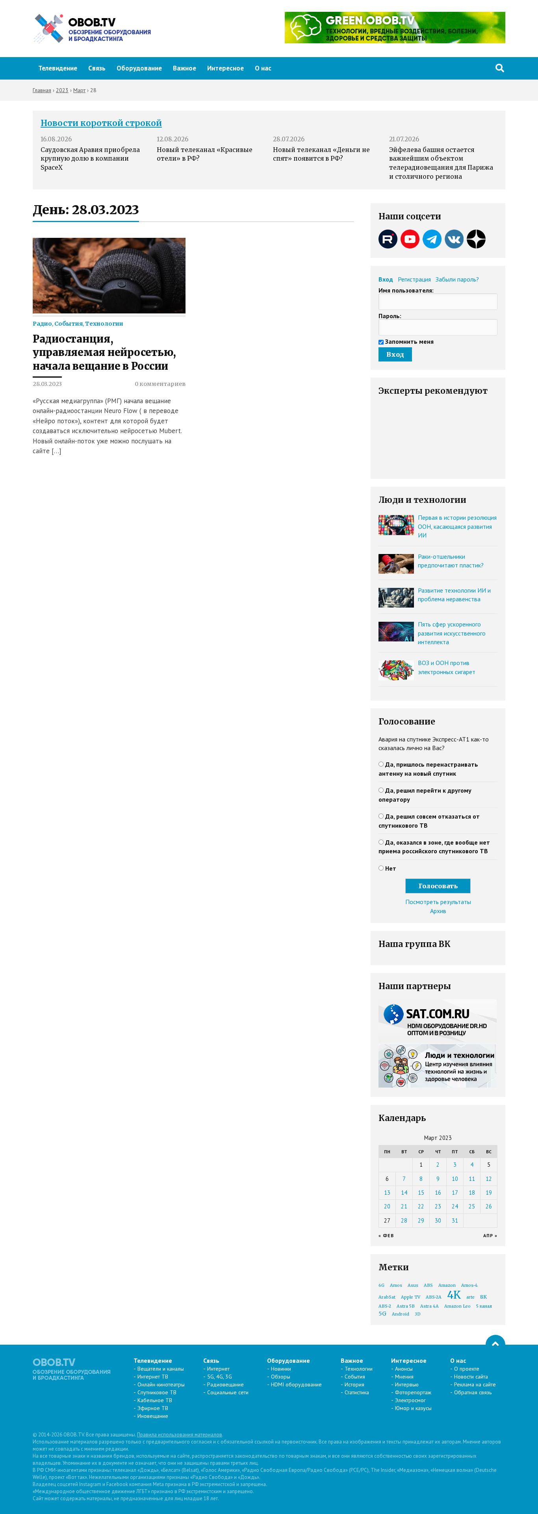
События (68, 323)
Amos (396, 1285)
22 (421, 1206)
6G (381, 1285)
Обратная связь (473, 1392)
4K (454, 1294)
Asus (413, 1285)
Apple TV (410, 1297)
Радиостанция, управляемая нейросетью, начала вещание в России (104, 352)
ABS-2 (384, 1306)
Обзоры (280, 1376)
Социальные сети (228, 1392)
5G (382, 1313)
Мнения (404, 1376)
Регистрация (414, 279)
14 (404, 1192)
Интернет (218, 1368)
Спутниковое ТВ (156, 1392)
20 (387, 1206)
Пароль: (389, 316)
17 (455, 1192)
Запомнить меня (409, 341)
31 (455, 1220)
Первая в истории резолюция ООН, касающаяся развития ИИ (457, 526)
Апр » (490, 1235)
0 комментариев (160, 383)
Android (400, 1314)
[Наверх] (495, 1345)
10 (455, 1178)
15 (421, 1192)
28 (404, 1220)
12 (489, 1178)
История (354, 1384)
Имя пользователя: (406, 290)
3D (418, 1314)
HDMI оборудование (296, 1384)
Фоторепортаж (413, 1392)
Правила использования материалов (179, 1434)
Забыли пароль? (457, 279)
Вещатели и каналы (160, 1368)
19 (489, 1192)
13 (387, 1192)
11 (472, 1178)
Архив (438, 911)
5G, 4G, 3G (219, 1376)
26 (489, 1206)
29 (421, 1220)
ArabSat (386, 1297)
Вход (385, 279)
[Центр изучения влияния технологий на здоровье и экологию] (395, 41)
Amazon (447, 1285)
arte (470, 1297)
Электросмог (410, 1400)
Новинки (281, 1368)
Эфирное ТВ (152, 1408)
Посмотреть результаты (438, 902)
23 (438, 1206)
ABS (428, 1285)
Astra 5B (406, 1306)
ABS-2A (434, 1297)
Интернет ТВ (152, 1376)
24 (455, 1206)
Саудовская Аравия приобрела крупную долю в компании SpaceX (90, 159)
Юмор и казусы (413, 1408)
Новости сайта (471, 1376)
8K (483, 1297)
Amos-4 (469, 1285)
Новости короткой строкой (101, 123)
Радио (42, 323)
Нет (390, 868)
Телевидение (57, 68)
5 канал (484, 1306)
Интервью (407, 1384)
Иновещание (152, 1415)
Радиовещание (225, 1384)
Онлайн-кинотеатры (161, 1384)
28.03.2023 (47, 383)
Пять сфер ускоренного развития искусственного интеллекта (452, 633)
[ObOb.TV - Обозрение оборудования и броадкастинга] (92, 28)
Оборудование (139, 68)
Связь (97, 68)
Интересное (225, 68)
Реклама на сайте (475, 1384)
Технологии (104, 323)
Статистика (357, 1392)
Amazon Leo (457, 1306)
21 (404, 1206)
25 (472, 1206)
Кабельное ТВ (154, 1400)
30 (438, 1220)
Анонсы (404, 1368)
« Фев (386, 1235)
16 (438, 1192)
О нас (263, 68)
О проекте (466, 1368)
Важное (184, 68)
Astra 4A (429, 1306)
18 (472, 1192)
